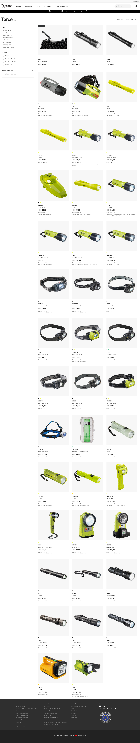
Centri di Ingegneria (22, 715)
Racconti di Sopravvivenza (79, 706)
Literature (74, 713)
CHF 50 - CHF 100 (10, 59)
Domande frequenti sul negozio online (55, 722)
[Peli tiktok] (107, 708)
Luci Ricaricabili (7, 42)
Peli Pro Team (75, 711)
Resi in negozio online (50, 720)
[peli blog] (115, 708)
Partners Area (48, 711)
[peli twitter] (111, 708)
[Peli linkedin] (104, 706)
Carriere (18, 711)
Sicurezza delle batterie (51, 718)
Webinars (74, 715)
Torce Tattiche (7, 33)
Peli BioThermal (21, 727)
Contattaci (47, 706)
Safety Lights (6, 40)
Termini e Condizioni (53, 738)
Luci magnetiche (7, 45)
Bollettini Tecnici (49, 715)
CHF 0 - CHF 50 (9, 56)
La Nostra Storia (21, 706)
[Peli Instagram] (104, 708)
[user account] (136, 6)
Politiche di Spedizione (51, 725)
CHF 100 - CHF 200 (10, 62)
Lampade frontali (7, 35)
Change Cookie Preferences (85, 738)
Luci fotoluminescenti (9, 47)
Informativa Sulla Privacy (68, 738)
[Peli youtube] (100, 706)
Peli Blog (74, 718)
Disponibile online (10, 74)
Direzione (19, 722)
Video (73, 709)
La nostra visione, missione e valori (26, 709)
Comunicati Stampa (22, 713)
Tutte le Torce (7, 30)
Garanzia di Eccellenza (51, 713)
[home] (6, 6)
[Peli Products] (100, 708)
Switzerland (81, 735)
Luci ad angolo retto (8, 38)
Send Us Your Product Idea (52, 709)
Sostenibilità (19, 720)
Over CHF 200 (9, 65)
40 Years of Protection (22, 718)
